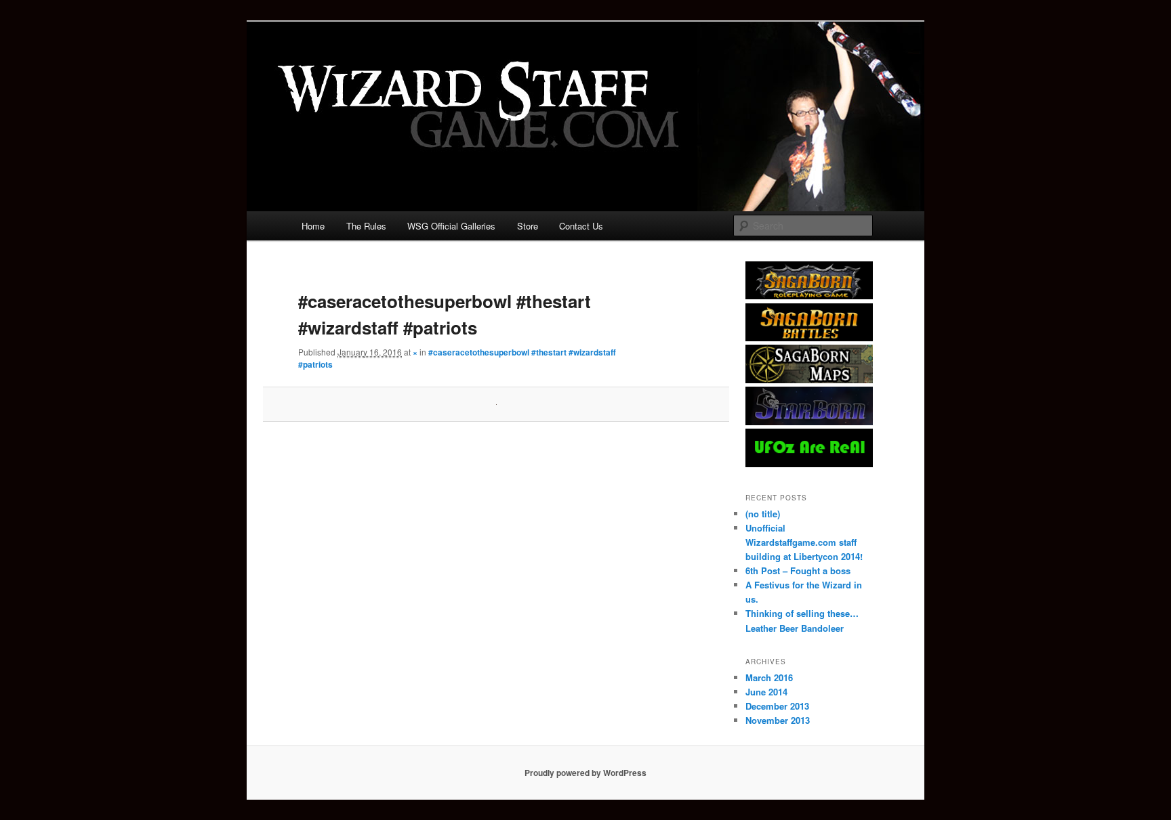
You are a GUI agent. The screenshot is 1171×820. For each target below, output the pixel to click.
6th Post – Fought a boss (797, 570)
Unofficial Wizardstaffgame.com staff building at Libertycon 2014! (804, 542)
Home (313, 225)
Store (527, 225)
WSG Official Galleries (451, 225)
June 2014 (766, 691)
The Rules (366, 225)
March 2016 (769, 677)
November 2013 (777, 720)
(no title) (762, 513)
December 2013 (777, 705)
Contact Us (581, 225)
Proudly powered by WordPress (585, 773)
